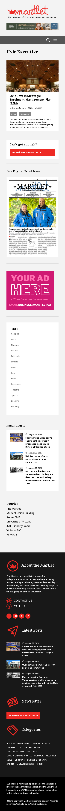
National (15, 345)
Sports (14, 395)
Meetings (51, 755)
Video (40, 763)
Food (13, 378)
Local (13, 339)
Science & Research (37, 759)
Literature (16, 384)
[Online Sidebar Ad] (30, 309)
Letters (14, 361)
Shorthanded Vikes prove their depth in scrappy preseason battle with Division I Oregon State (38, 442)
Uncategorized (25, 763)
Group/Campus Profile (19, 755)
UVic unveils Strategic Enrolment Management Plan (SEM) (30, 99)
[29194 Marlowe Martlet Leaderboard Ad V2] (32, 29)
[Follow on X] (21, 616)
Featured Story (15, 751)
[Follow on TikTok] (27, 616)
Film (13, 372)
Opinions (20, 759)
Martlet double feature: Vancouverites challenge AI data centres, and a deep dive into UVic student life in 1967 (40, 477)
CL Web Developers (37, 803)
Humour (39, 755)
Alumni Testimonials (18, 743)
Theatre (15, 389)
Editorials (15, 356)
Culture (22, 747)
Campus (15, 333)
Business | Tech (41, 743)
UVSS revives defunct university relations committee (36, 459)
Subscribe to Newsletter (25, 152)
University (25, 114)
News (13, 114)
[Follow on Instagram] (15, 616)
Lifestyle (15, 400)
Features (32, 751)
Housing (15, 406)
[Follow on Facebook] (9, 616)
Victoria (14, 350)
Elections (34, 747)
